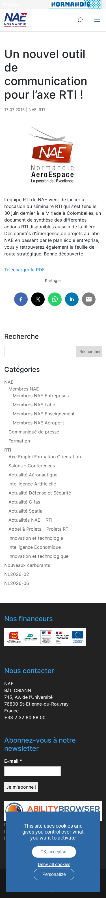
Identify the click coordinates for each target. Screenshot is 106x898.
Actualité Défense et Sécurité (39, 493)
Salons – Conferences (31, 465)
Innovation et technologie (35, 538)
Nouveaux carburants (27, 565)
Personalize (54, 874)
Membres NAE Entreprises (41, 395)
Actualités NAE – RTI (30, 520)
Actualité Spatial (26, 511)
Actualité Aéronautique (32, 475)
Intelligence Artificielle (32, 484)
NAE (32, 109)
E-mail (13, 761)
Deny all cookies (54, 864)
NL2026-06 (16, 583)
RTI (42, 109)
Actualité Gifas (24, 502)
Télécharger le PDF (24, 269)
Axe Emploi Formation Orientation (44, 456)
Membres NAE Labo (34, 404)
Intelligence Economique (34, 547)
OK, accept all (54, 851)
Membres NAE (23, 389)
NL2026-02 (16, 574)
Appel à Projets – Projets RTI (39, 529)
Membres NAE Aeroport (38, 423)
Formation (19, 441)
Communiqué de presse (33, 432)
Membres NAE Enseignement (44, 414)
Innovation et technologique (38, 556)
